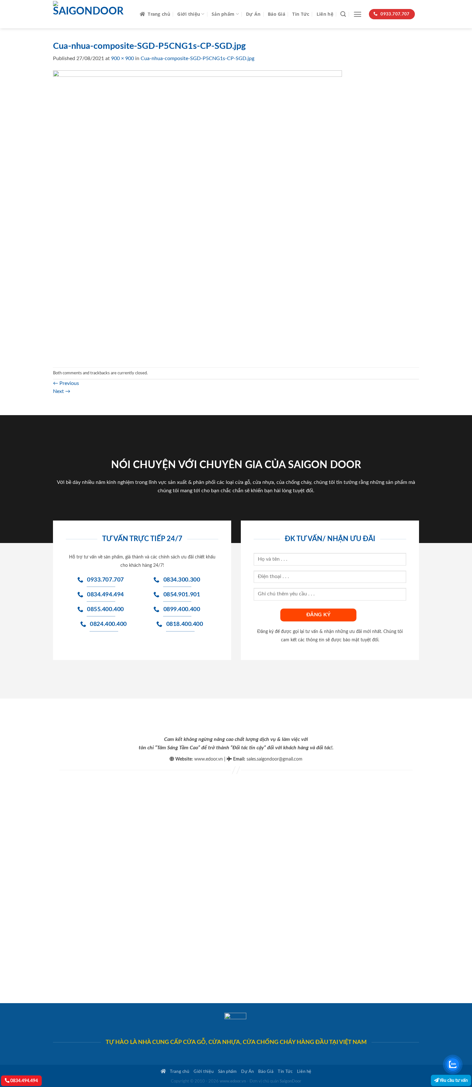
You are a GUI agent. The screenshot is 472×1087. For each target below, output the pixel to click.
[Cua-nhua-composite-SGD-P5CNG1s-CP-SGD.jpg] (197, 214)
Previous (66, 383)
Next (61, 391)
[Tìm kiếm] (343, 14)
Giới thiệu (188, 14)
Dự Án (253, 14)
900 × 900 (122, 58)
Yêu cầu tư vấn (453, 1080)
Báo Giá (276, 14)
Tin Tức (300, 14)
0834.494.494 (23, 1080)
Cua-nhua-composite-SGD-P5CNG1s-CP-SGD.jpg (197, 58)
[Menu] (357, 14)
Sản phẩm (223, 14)
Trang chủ (159, 14)
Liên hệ (325, 14)
